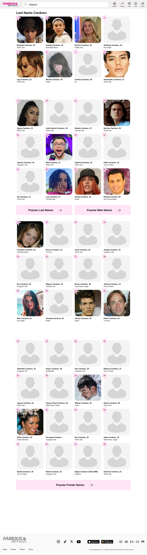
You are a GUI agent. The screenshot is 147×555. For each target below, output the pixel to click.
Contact (13, 549)
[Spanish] (120, 542)
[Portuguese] (126, 542)
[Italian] (137, 542)
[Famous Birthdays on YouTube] (79, 542)
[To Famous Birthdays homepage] (10, 4)
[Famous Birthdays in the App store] (93, 541)
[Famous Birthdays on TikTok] (65, 541)
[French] (131, 542)
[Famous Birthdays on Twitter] (71, 541)
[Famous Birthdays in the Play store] (107, 541)
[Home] (26, 540)
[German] (142, 542)
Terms (31, 549)
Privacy (22, 549)
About (5, 549)
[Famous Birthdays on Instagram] (58, 541)
